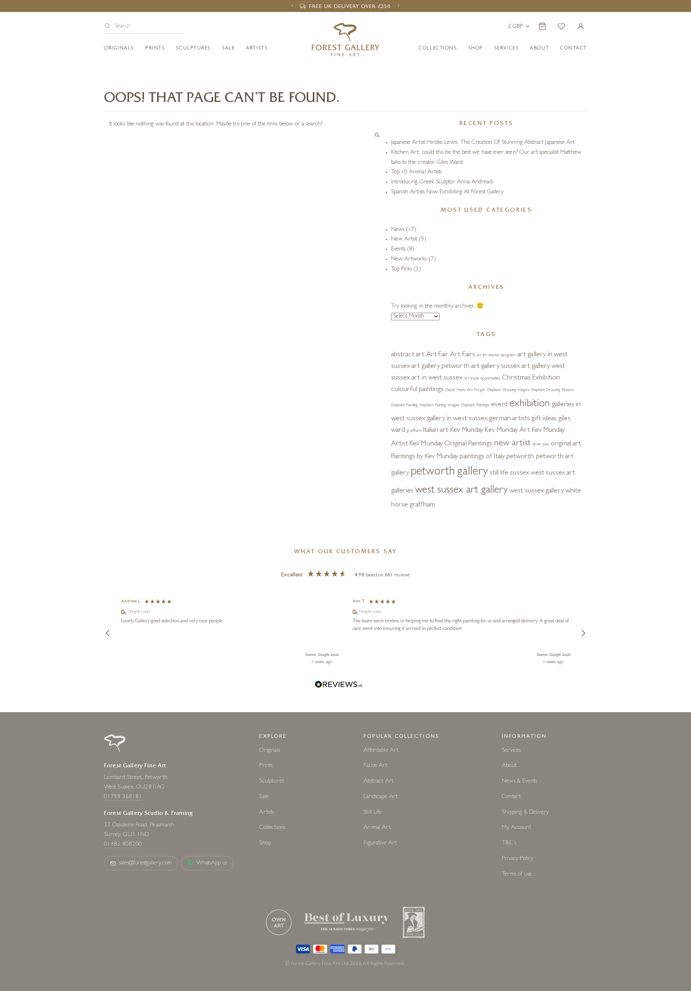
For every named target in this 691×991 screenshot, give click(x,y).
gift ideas (544, 419)
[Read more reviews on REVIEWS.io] (339, 686)
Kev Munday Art (507, 430)
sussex (519, 473)
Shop (475, 48)
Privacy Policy (517, 859)
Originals (119, 48)
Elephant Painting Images (439, 405)
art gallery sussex (495, 366)
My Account (516, 828)
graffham (414, 431)
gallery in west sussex (457, 419)
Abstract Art (378, 781)
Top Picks (401, 269)
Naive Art (375, 766)
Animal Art (377, 828)
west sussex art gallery (461, 490)
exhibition (529, 404)
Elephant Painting (404, 405)
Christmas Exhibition (531, 378)
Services (511, 751)
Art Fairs (462, 355)
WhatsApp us (212, 863)
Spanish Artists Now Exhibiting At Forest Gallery (447, 192)
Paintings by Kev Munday (424, 457)
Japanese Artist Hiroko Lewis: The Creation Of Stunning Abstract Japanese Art (483, 143)
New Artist (404, 239)
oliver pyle (540, 445)
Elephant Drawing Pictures (552, 390)
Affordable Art (380, 751)
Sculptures (193, 48)
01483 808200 (123, 845)
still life (499, 473)
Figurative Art (380, 843)
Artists (257, 48)
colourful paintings (417, 389)
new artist (512, 443)
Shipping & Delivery (525, 813)
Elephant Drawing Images (508, 390)
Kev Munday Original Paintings (450, 444)
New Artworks (409, 259)
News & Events (519, 781)
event (499, 405)
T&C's (509, 843)
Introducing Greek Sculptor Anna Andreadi (442, 182)
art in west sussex (436, 378)
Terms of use (517, 875)
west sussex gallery (536, 491)
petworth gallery (449, 472)
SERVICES (506, 48)
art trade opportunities (482, 379)
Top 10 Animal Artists (416, 172)
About (539, 48)
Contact (511, 797)
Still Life (372, 813)
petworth (520, 457)
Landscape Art (380, 797)
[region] (345, 633)
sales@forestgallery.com (145, 863)
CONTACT (573, 48)
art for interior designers (496, 355)
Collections (438, 48)
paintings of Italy (481, 457)
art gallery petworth (440, 366)
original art (566, 444)
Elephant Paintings (475, 405)
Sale (228, 48)
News (397, 230)
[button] (144, 27)
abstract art (408, 355)
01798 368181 (123, 797)
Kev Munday (466, 430)
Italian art (436, 430)
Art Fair (437, 355)
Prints (155, 48)
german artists (509, 419)
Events (398, 249)
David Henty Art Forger (465, 390)
